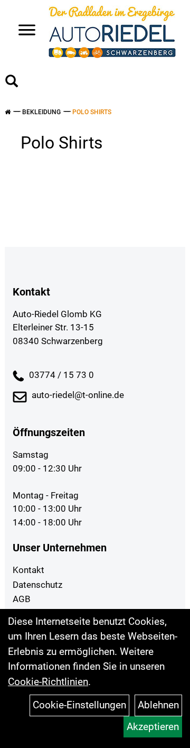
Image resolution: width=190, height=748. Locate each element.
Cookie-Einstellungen (79, 705)
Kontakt (28, 570)
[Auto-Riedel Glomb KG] (112, 31)
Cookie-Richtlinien (48, 682)
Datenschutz (37, 584)
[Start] (8, 112)
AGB (22, 599)
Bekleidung (41, 112)
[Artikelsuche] (11, 82)
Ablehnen (158, 705)
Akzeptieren (153, 727)
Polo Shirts (91, 112)
